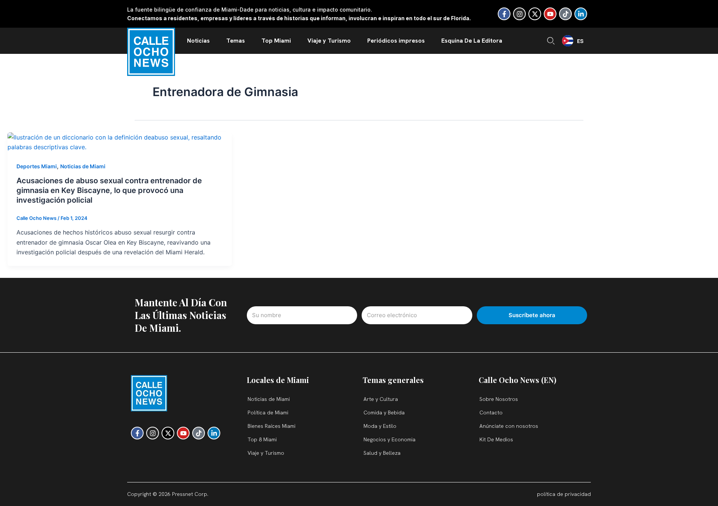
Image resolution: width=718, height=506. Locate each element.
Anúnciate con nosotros (508, 426)
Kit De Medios (496, 439)
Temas (235, 41)
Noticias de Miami (82, 166)
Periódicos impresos (396, 41)
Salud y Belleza (382, 453)
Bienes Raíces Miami (271, 426)
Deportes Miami (36, 166)
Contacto (491, 412)
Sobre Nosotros (498, 399)
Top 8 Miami (262, 439)
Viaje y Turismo (329, 41)
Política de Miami (268, 412)
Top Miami (276, 41)
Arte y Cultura (380, 399)
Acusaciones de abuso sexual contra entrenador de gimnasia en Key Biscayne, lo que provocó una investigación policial (109, 190)
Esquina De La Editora (471, 41)
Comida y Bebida (384, 412)
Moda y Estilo (379, 426)
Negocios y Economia (389, 439)
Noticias (198, 41)
